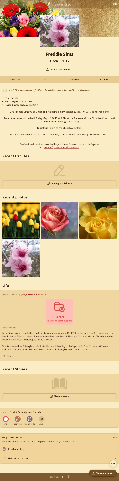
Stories (104, 79)
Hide (115, 437)
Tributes (15, 79)
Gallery (74, 79)
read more (81, 349)
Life (45, 79)
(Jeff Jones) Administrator (34, 294)
